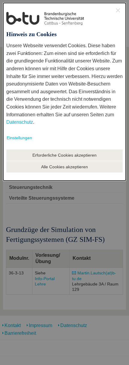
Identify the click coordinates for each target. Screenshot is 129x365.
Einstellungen (19, 137)
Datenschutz (19, 122)
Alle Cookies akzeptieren (64, 166)
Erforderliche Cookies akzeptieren (64, 155)
